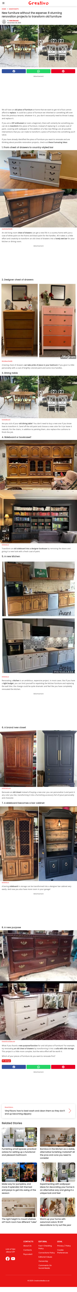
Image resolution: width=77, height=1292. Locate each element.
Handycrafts (14, 9)
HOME (4, 9)
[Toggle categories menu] (3, 3)
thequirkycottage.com (8, 1041)
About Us (27, 1245)
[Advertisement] (38, 91)
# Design (6, 1061)
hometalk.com (6, 419)
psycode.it (27, 1254)
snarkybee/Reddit (7, 229)
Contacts (27, 1250)
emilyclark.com (6, 788)
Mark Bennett (14, 21)
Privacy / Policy (64, 1245)
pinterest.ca (5, 544)
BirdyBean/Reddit (7, 361)
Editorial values (45, 1257)
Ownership (43, 1261)
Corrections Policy (46, 1252)
